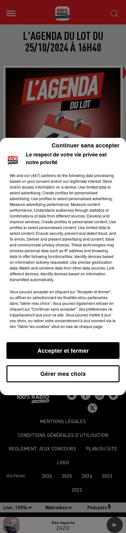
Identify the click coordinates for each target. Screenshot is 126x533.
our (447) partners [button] (40, 175)
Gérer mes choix (63, 373)
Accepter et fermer (63, 350)
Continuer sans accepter (86, 145)
